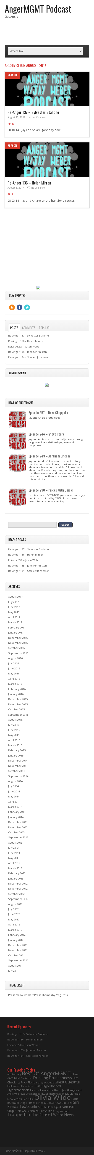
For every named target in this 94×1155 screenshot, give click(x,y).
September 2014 (18, 776)
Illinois (34, 1090)
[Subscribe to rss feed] (12, 307)
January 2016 (16, 694)
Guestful (72, 1082)
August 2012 (15, 904)
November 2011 (18, 950)
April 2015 (14, 740)
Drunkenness (60, 1077)
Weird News (63, 1114)
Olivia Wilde (52, 1097)
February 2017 (17, 627)
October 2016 (16, 648)
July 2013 (13, 847)
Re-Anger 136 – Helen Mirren (29, 183)
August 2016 (15, 658)
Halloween (14, 1086)
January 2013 (16, 878)
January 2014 (16, 817)
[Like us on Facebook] (19, 307)
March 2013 (15, 868)
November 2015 (18, 704)
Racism (11, 1102)
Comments (28, 327)
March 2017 (15, 622)
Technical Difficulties (40, 1111)
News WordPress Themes (36, 995)
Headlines (27, 1086)
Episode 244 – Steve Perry (46, 433)
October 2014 (16, 771)
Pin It (11, 123)
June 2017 (14, 607)
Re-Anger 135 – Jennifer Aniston (27, 351)
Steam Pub (66, 1106)
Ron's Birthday (37, 1102)
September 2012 (18, 899)
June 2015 (14, 730)
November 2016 (18, 642)
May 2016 (13, 673)
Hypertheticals (18, 1090)
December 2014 (18, 760)
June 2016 (14, 668)
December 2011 (18, 945)
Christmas (26, 1078)
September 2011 (18, 960)
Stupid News (16, 1111)
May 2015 (13, 735)
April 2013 (14, 863)
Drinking (40, 1077)
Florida (32, 1082)
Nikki (31, 1099)
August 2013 (15, 842)
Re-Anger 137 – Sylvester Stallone (33, 112)
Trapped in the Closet (29, 1115)
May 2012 (13, 919)
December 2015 (18, 699)
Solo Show (38, 1106)
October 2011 (16, 955)
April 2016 (14, 678)
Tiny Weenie (62, 1111)
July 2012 (13, 909)
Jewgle (15, 1093)
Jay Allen (67, 1090)
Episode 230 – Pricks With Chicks (51, 489)
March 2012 (15, 929)
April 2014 (14, 801)
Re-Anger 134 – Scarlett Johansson (29, 357)
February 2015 (17, 750)
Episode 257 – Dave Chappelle (48, 412)
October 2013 (16, 832)
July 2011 (13, 970)
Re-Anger (13, 75)
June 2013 (14, 853)
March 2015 (15, 745)
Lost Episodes (34, 1093)
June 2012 (14, 914)
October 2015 (16, 709)
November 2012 (18, 888)
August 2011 (15, 965)
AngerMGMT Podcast (38, 8)
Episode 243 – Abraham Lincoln (49, 455)
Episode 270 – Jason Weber (24, 346)
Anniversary (14, 1074)
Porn (74, 1099)
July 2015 (13, 724)
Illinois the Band (50, 1090)
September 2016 (18, 653)
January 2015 (16, 755)
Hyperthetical (52, 1086)
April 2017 (14, 617)
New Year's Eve (17, 1099)
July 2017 (13, 602)
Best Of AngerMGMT (46, 1073)
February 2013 (17, 873)
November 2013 (18, 827)
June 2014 (14, 791)
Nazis (77, 1093)
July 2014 (13, 786)
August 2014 (15, 781)
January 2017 (16, 632)
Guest (59, 1082)
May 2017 (13, 612)
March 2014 (15, 806)
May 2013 (13, 858)
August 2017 (15, 596)
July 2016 (13, 663)
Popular (44, 327)
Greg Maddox (46, 1082)
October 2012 (16, 894)
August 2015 (15, 719)
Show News (54, 1102)
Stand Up (52, 1107)
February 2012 (17, 934)
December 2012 (18, 883)
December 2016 (18, 637)
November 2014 (18, 765)
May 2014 (13, 796)
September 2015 (18, 714)
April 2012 (14, 924)
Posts (14, 327)
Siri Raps (67, 1102)
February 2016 (17, 689)
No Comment (39, 117)
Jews (22, 1093)
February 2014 (17, 811)
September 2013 (18, 837)
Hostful (38, 1086)
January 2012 (16, 940)
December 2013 (18, 822)
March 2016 (15, 683)
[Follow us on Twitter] (27, 307)
